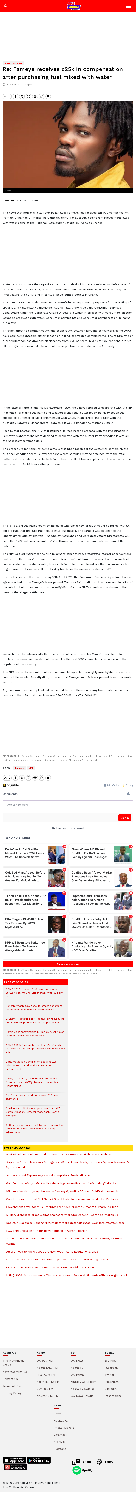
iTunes (108, 1461)
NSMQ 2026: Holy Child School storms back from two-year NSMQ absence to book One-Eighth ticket (33, 1084)
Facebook (111, 1367)
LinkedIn (111, 1388)
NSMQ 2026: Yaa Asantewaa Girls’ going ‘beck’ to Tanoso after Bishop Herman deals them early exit (35, 1050)
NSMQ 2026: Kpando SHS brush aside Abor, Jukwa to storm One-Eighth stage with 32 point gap (34, 995)
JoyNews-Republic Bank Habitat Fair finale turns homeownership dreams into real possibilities (35, 1022)
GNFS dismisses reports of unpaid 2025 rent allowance (32, 1099)
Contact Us (10, 1379)
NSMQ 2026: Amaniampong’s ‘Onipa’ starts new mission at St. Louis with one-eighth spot (66, 1275)
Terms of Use (12, 1386)
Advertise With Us (15, 1372)
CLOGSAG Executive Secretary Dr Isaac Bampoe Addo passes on (50, 1267)
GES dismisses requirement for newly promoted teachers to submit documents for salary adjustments (34, 1130)
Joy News (77, 1360)
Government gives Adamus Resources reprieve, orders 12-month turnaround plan (62, 1207)
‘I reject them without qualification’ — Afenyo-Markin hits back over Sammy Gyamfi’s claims (64, 1241)
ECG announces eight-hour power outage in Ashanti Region (46, 1230)
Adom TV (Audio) (82, 1388)
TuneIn (85, 1461)
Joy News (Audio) (82, 1396)
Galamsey (60, 1434)
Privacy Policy (12, 1393)
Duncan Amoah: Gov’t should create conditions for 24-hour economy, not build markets (34, 1009)
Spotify (87, 1470)
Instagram (112, 1381)
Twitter (109, 1374)
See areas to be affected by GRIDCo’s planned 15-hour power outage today (57, 1259)
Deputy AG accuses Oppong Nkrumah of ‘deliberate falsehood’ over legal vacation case (65, 1222)
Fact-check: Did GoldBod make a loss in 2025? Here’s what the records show (58, 1154)
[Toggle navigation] (129, 7)
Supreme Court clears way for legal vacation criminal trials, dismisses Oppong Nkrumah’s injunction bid (67, 1165)
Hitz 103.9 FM (46, 1374)
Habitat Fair (62, 1420)
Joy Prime (77, 1374)
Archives (59, 1441)
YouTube (111, 1360)
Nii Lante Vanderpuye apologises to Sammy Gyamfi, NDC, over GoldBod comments (62, 1191)
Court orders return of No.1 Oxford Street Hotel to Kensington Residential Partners (62, 1199)
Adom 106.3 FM (47, 1367)
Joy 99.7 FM (45, 1360)
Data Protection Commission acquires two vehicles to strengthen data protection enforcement (31, 1067)
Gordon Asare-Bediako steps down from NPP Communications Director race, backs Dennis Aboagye (33, 1114)
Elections (60, 1449)
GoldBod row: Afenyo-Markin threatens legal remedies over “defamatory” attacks (61, 1183)
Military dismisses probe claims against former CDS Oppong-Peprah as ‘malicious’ (62, 1215)
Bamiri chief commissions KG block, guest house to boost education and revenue (35, 1035)
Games (58, 1413)
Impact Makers (64, 1427)
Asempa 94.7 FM (48, 1381)
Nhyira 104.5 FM (48, 1396)
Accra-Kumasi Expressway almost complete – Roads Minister (48, 1175)
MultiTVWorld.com (83, 1381)
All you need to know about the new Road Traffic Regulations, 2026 (52, 1251)
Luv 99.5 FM (45, 1388)
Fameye (19, 768)
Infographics (113, 1396)
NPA (31, 768)
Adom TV (77, 1367)
